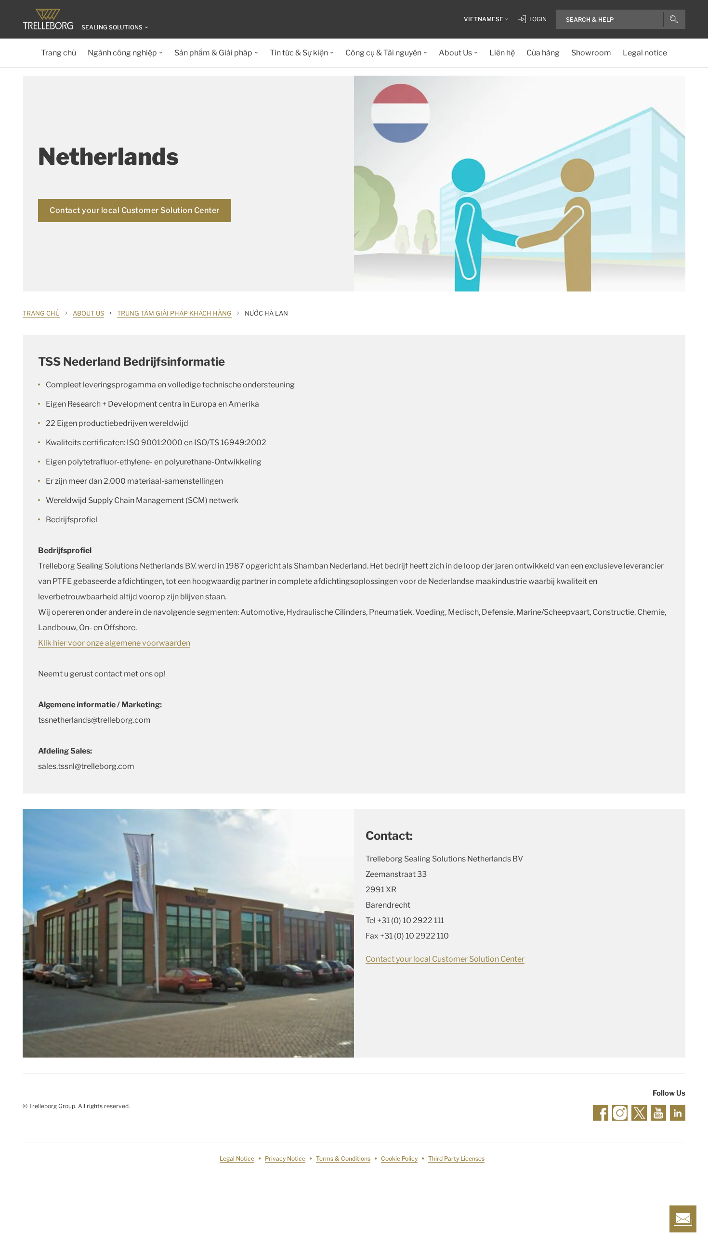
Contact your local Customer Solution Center (135, 210)
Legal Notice (237, 1158)
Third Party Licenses (456, 1158)
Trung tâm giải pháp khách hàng (174, 313)
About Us (88, 313)
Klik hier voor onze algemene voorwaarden (114, 643)
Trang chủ (41, 313)
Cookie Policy (399, 1158)
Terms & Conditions (343, 1158)
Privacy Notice (285, 1158)
